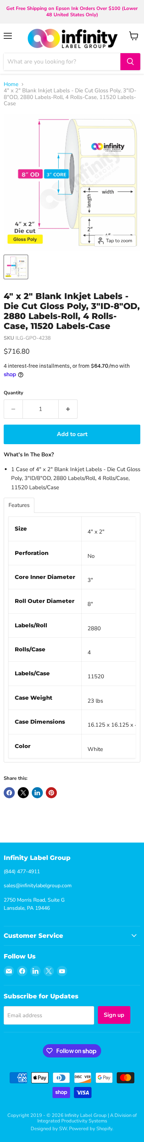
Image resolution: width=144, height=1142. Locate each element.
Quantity (13, 393)
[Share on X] (23, 792)
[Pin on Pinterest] (51, 792)
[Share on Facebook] (9, 792)
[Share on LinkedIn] (37, 792)
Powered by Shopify (90, 1128)
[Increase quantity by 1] (68, 409)
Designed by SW (49, 1128)
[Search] (130, 61)
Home (11, 84)
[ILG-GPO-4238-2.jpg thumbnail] (16, 267)
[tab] (19, 505)
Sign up (114, 1015)
